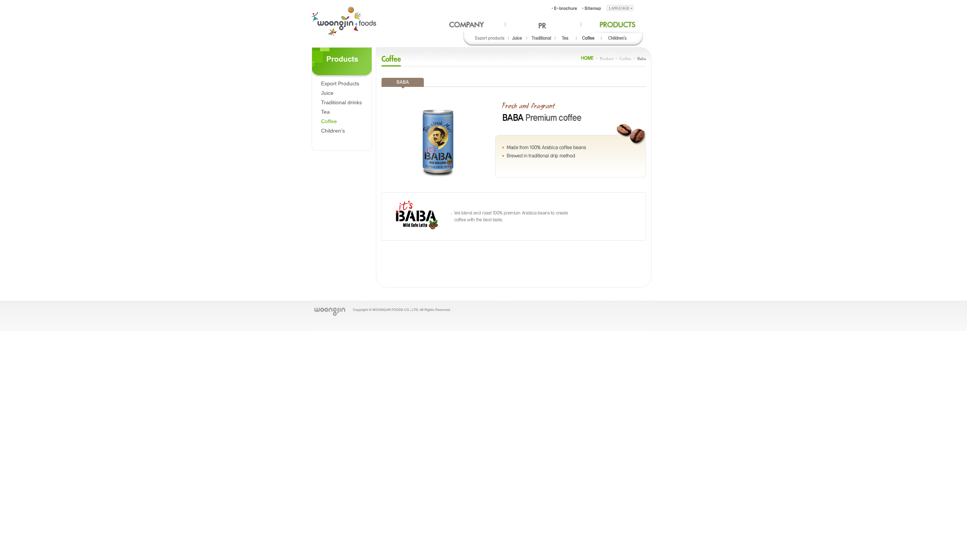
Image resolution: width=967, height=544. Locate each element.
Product (606, 58)
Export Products (340, 83)
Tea (325, 112)
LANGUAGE (619, 8)
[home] (587, 58)
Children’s (333, 131)
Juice (327, 93)
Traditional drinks (341, 102)
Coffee (329, 121)
